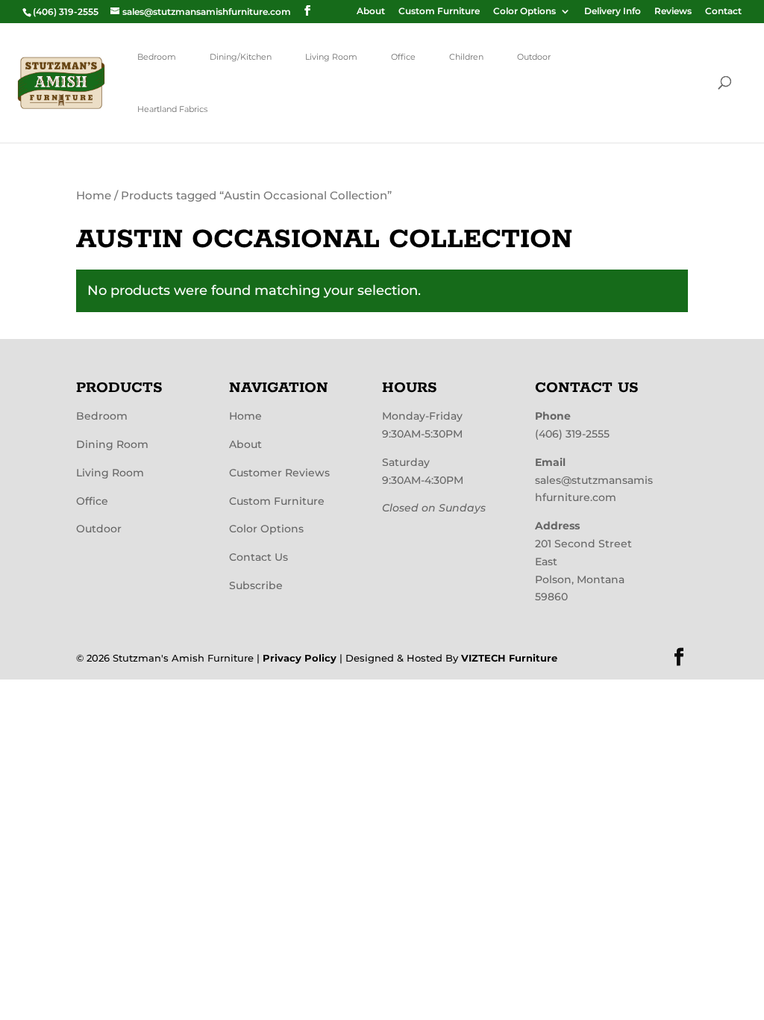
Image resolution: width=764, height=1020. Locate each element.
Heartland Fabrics (172, 109)
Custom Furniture (439, 11)
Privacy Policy (299, 658)
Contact (723, 11)
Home (93, 195)
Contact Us (258, 557)
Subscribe (256, 585)
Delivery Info (612, 11)
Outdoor (534, 57)
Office (403, 57)
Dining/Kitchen (241, 57)
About (371, 11)
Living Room (331, 57)
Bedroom (156, 57)
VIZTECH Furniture (509, 658)
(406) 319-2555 (572, 434)
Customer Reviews (279, 472)
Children (466, 57)
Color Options (524, 11)
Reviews (673, 11)
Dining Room (112, 444)
